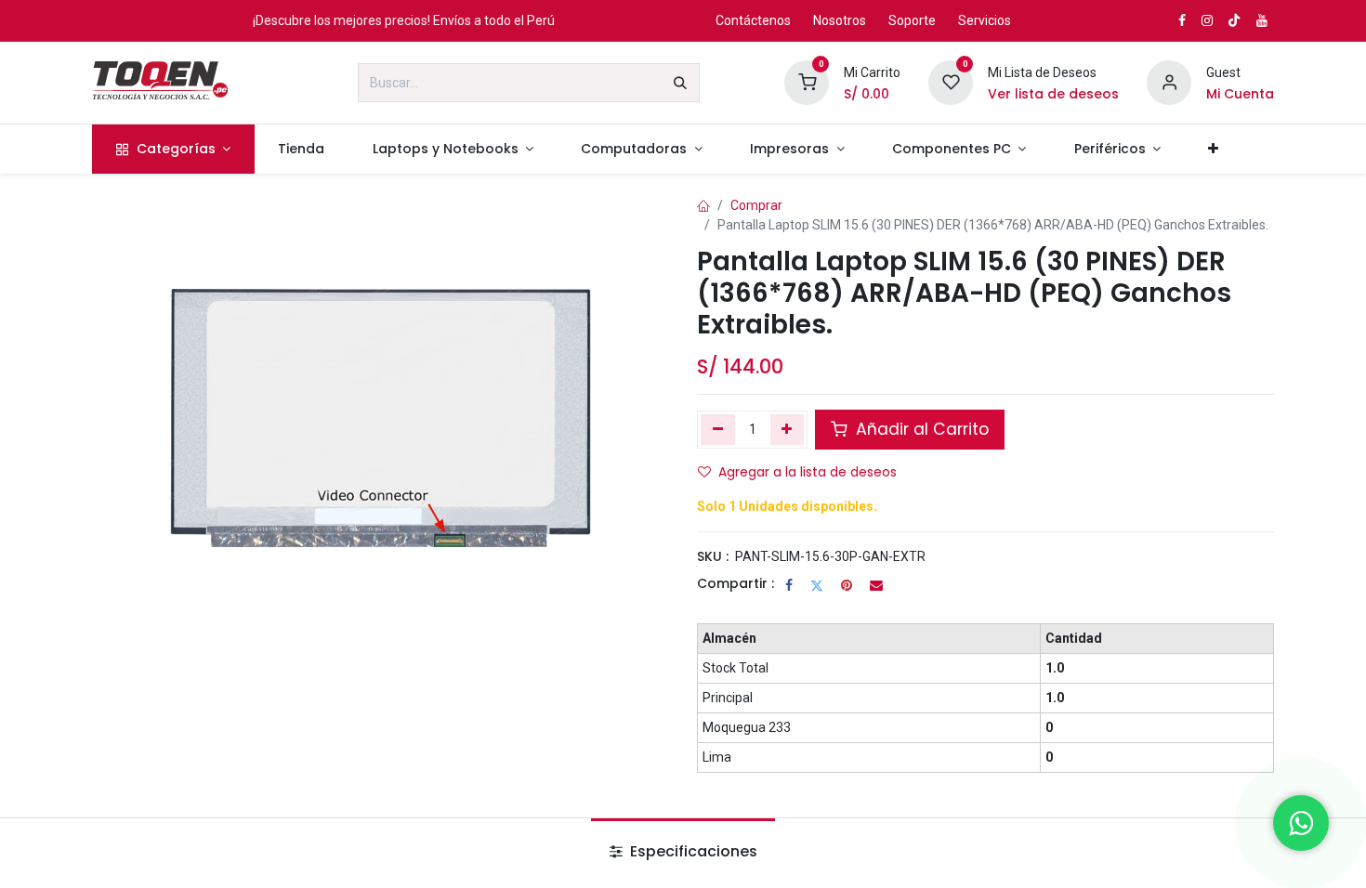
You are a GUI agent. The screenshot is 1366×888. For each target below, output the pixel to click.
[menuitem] (173, 149)
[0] (806, 81)
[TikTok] (1234, 20)
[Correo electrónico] (876, 585)
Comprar (756, 205)
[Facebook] (789, 585)
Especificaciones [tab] (691, 851)
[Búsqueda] (680, 82)
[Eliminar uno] (718, 429)
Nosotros (839, 20)
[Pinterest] (846, 585)
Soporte (912, 20)
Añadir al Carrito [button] (920, 429)
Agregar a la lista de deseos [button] (807, 472)
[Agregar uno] (787, 429)
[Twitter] (816, 585)
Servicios (984, 20)
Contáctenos (753, 20)
